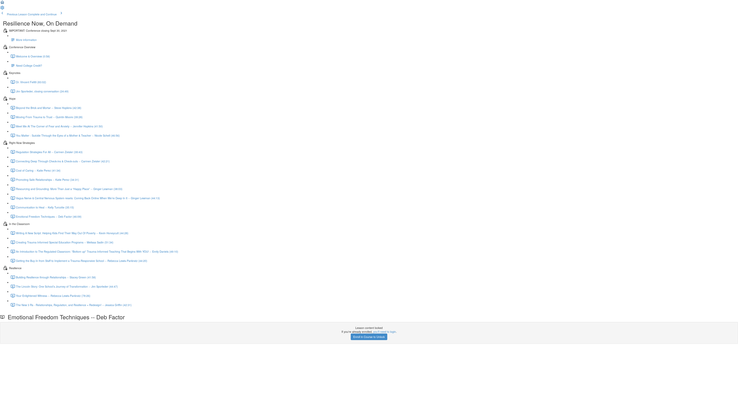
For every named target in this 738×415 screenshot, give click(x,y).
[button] (2, 3)
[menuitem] (2, 9)
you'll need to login (384, 332)
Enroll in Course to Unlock (369, 337)
